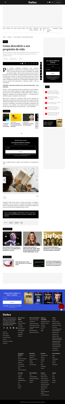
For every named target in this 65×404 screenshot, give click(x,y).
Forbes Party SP (44, 386)
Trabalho (31, 362)
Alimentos (31, 380)
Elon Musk (20, 321)
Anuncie (58, 2)
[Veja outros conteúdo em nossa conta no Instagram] (10, 328)
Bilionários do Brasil (56, 323)
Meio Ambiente (33, 373)
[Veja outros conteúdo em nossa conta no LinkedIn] (16, 328)
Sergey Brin (20, 334)
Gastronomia (21, 378)
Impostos (20, 362)
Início (4, 37)
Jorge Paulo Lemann (33, 323)
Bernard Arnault (21, 328)
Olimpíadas (43, 366)
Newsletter (55, 28)
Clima (30, 374)
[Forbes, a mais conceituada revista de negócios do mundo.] (10, 315)
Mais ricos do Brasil (34, 317)
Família (30, 361)
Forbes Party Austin (45, 384)
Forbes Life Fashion (45, 380)
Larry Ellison (20, 326)
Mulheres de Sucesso (56, 344)
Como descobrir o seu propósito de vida (23, 37)
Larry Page (20, 332)
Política (54, 373)
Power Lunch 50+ (44, 378)
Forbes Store (5, 333)
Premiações (54, 364)
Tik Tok (42, 328)
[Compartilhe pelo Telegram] (41, 75)
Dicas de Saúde (32, 364)
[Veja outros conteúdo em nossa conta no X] (7, 328)
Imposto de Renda (22, 369)
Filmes (53, 357)
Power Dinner (43, 374)
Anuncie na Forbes (6, 337)
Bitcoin (19, 356)
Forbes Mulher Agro (45, 395)
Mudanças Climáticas (34, 378)
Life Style (20, 373)
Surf (42, 362)
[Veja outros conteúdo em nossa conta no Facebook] (4, 328)
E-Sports (43, 357)
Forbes (14, 213)
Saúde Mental (32, 355)
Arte (19, 384)
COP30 (31, 382)
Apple (42, 330)
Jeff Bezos (20, 325)
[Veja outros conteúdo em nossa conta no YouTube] (13, 328)
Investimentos (21, 360)
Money (19, 28)
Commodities (21, 364)
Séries (53, 355)
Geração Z (31, 357)
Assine (60, 28)
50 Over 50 (54, 327)
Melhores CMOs (55, 336)
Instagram (43, 326)
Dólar (19, 368)
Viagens (19, 376)
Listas (15, 28)
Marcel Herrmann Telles (34, 325)
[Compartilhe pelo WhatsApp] (41, 72)
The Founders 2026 (49, 30)
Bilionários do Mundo (56, 325)
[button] (28, 63)
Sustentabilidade (33, 376)
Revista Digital (6, 335)
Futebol (42, 361)
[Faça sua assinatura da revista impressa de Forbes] (28, 298)
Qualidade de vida (22, 380)
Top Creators (55, 348)
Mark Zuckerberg (21, 323)
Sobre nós (5, 332)
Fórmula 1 (43, 359)
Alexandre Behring (33, 330)
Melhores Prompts (45, 323)
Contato (5, 339)
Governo (54, 380)
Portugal (20, 374)
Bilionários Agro (55, 321)
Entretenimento (56, 353)
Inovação (43, 325)
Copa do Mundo (44, 355)
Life (12, 28)
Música (53, 362)
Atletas (42, 368)
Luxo (19, 382)
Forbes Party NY (44, 382)
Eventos (54, 361)
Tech (27, 28)
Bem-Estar (32, 353)
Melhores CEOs (55, 332)
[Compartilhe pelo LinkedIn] (41, 69)
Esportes (43, 353)
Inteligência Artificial (45, 321)
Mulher (23, 28)
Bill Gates (20, 336)
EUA (53, 374)
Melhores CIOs (55, 334)
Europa (53, 382)
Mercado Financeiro (22, 358)
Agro (4, 28)
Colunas (9, 37)
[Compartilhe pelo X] (41, 64)
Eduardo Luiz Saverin (33, 319)
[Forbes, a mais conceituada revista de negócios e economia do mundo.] (32, 2)
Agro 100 (54, 319)
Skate (42, 364)
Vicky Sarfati (32, 321)
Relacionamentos (33, 359)
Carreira (8, 28)
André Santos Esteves (34, 332)
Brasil (53, 376)
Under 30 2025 (55, 350)
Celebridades (55, 359)
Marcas (19, 386)
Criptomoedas (21, 366)
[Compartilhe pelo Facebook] (41, 66)
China (53, 378)
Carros (19, 387)
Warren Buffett (21, 330)
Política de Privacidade (25, 154)
